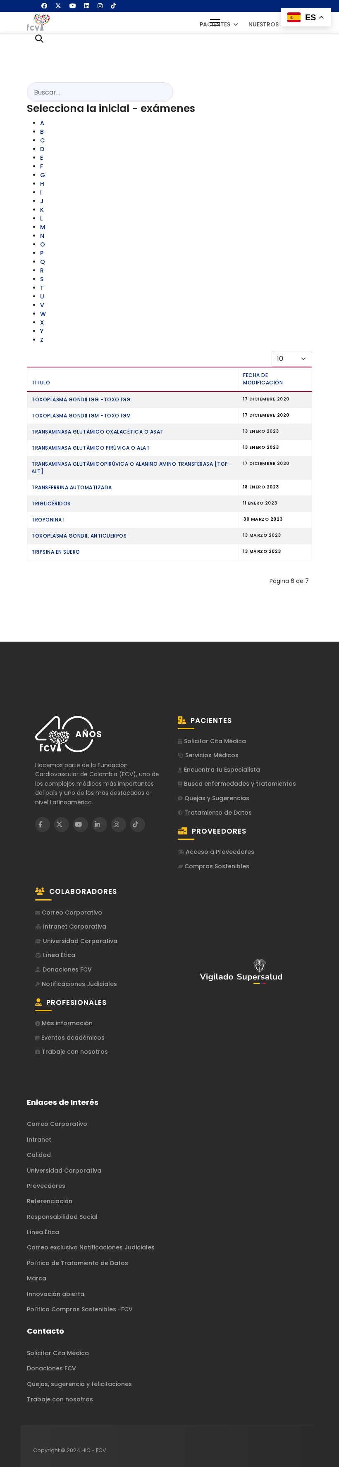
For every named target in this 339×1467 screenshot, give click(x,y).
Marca (36, 1278)
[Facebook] (44, 6)
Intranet (39, 1139)
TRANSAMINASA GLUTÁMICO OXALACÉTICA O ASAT (97, 431)
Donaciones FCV (66, 970)
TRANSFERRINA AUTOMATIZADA (71, 487)
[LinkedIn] (99, 824)
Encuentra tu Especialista (221, 770)
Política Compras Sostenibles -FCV (80, 1309)
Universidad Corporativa (79, 941)
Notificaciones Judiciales (78, 984)
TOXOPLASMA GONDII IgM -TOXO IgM (81, 415)
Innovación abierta (55, 1294)
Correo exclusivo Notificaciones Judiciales (91, 1247)
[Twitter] (58, 6)
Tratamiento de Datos (217, 813)
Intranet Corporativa (73, 927)
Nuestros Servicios (279, 24)
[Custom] (113, 6)
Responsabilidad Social (62, 1217)
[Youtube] (72, 6)
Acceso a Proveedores (219, 852)
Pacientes (215, 24)
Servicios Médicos (211, 755)
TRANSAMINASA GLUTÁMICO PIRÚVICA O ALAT (90, 447)
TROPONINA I (48, 519)
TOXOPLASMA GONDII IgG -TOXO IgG (81, 399)
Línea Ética (58, 955)
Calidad (39, 1155)
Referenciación (49, 1201)
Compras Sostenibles (216, 866)
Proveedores (46, 1186)
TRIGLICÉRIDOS (51, 503)
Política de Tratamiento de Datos (77, 1263)
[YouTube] (80, 824)
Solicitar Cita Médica (214, 741)
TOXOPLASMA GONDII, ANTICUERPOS (79, 535)
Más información (66, 1023)
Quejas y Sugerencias (216, 798)
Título (40, 382)
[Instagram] (100, 6)
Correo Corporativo (71, 913)
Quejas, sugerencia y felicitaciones (79, 1384)
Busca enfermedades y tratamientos (239, 784)
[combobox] (100, 92)
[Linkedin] (86, 6)
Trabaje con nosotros (74, 1052)
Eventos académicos (72, 1038)
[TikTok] (137, 824)
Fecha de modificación (263, 379)
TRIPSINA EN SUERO (55, 551)
